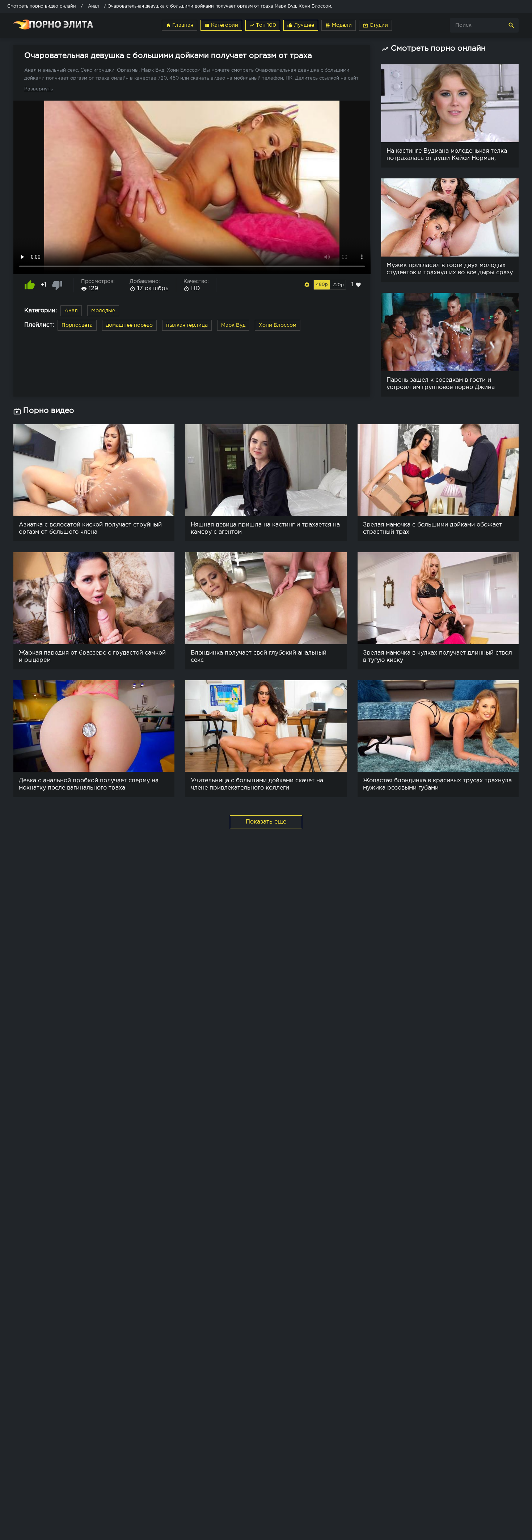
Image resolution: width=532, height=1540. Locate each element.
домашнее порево (129, 325)
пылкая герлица (187, 325)
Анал (71, 311)
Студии (375, 25)
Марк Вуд (233, 325)
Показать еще (266, 822)
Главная (179, 25)
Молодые (103, 311)
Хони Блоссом (277, 325)
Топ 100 (262, 25)
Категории (221, 25)
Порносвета (77, 325)
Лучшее (300, 25)
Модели (338, 25)
